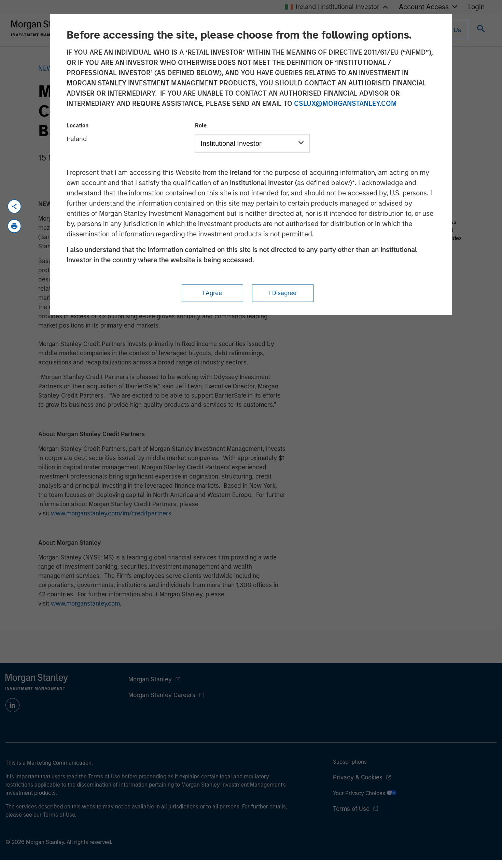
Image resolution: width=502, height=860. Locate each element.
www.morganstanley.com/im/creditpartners (111, 513)
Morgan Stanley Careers (161, 695)
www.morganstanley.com (85, 603)
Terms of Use (351, 809)
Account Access (424, 7)
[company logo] (42, 28)
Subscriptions (350, 762)
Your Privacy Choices (360, 793)
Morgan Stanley (150, 679)
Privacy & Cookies (357, 777)
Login (476, 7)
